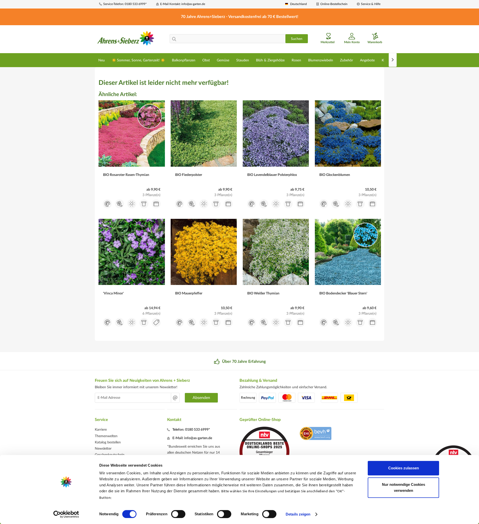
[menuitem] (125, 4)
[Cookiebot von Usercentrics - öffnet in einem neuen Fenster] (66, 514)
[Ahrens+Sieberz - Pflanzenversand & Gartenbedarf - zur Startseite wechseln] (125, 40)
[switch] (178, 514)
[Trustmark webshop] (315, 434)
